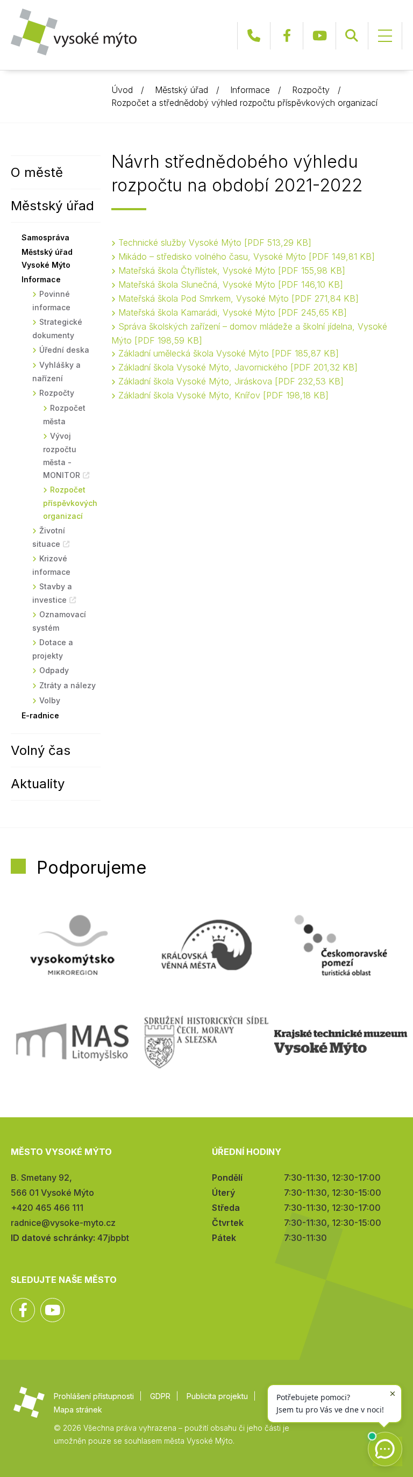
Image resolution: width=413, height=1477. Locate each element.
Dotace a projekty (52, 649)
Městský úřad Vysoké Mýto (47, 258)
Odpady (54, 670)
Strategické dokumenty (57, 328)
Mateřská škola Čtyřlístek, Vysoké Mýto (230, 270)
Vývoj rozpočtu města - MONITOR (61, 455)
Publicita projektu (217, 1396)
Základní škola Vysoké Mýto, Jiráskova (229, 381)
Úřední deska (64, 349)
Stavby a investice (52, 593)
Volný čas (40, 750)
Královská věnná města (206, 945)
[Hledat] (352, 35)
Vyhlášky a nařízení (56, 371)
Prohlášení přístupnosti (94, 1396)
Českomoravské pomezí (341, 945)
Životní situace (48, 537)
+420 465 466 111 (254, 35)
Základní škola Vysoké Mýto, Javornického (236, 367)
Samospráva (45, 237)
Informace (250, 89)
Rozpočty (311, 89)
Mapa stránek (78, 1409)
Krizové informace (51, 565)
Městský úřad (181, 89)
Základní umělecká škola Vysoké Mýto (227, 353)
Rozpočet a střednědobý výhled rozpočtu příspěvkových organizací (244, 102)
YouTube (319, 35)
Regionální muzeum (341, 1042)
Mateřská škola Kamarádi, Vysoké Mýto (231, 312)
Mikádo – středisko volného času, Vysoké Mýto (245, 256)
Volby (49, 700)
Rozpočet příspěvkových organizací (70, 502)
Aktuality (38, 783)
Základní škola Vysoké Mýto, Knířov (221, 395)
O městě (37, 172)
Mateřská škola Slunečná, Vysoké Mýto (229, 284)
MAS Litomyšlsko (72, 1042)
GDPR (160, 1396)
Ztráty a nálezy (67, 685)
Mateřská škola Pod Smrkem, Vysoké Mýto (236, 298)
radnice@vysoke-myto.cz (63, 1222)
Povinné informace (51, 300)
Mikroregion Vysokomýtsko (72, 945)
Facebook (286, 35)
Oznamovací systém (59, 621)
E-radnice (40, 715)
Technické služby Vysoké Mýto (213, 242)
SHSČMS (206, 1042)
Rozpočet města (64, 414)
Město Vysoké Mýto (74, 32)
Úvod (122, 89)
